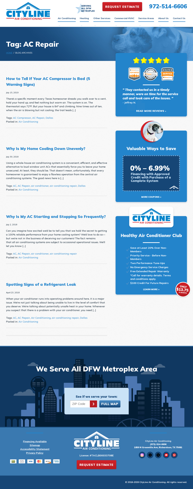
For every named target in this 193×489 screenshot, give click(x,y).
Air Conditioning (67, 18)
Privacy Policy (34, 453)
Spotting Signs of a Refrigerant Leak (41, 284)
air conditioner (40, 185)
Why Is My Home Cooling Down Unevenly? (45, 148)
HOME (9, 52)
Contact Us (179, 18)
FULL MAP (109, 404)
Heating (84, 18)
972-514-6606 (168, 6)
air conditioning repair (63, 185)
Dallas (49, 117)
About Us (163, 18)
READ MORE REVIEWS (150, 110)
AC (15, 185)
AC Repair (38, 117)
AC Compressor (22, 117)
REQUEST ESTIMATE (122, 6)
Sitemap (35, 445)
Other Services (101, 18)
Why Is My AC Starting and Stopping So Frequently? (56, 216)
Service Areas (146, 18)
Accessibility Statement (34, 449)
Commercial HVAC (124, 18)
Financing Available (35, 441)
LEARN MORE (150, 289)
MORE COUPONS (150, 197)
